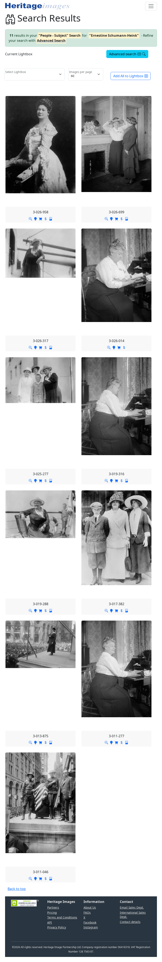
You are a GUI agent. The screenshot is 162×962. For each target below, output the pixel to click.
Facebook (90, 922)
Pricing (52, 913)
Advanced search (122, 54)
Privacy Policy (56, 927)
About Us (90, 907)
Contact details (130, 922)
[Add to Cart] (40, 218)
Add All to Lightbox (128, 76)
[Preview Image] (30, 218)
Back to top (17, 888)
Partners (53, 907)
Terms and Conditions (62, 917)
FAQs (87, 913)
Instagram (91, 927)
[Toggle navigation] (151, 6)
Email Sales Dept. (132, 907)
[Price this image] (45, 218)
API (49, 922)
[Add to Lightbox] (35, 218)
